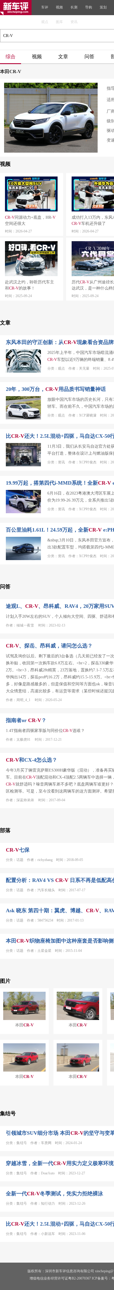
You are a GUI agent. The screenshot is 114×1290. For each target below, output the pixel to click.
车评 (44, 7)
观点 (44, 22)
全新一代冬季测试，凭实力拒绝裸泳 (54, 1194)
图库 (59, 22)
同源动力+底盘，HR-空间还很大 (30, 220)
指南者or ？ (26, 720)
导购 (88, 7)
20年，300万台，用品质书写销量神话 (56, 389)
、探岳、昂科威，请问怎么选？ (49, 646)
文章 (63, 56)
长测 (73, 7)
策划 (103, 7)
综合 (10, 56)
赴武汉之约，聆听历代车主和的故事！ (29, 285)
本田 (24, 1025)
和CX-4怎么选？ (31, 760)
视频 (59, 7)
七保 (18, 850)
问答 (89, 56)
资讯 (73, 22)
